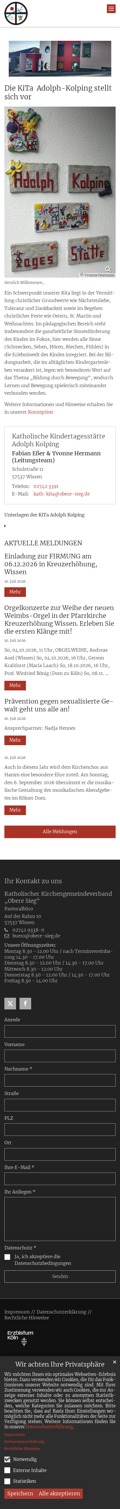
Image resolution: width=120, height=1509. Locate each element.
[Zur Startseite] (16, 13)
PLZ (8, 1118)
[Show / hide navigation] (111, 8)
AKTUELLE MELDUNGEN (43, 543)
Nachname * (18, 1069)
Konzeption (40, 412)
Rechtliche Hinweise (22, 1448)
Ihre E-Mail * (19, 1167)
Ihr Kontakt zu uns (33, 881)
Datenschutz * (20, 1248)
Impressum (14, 1434)
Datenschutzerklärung (49, 1426)
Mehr (15, 592)
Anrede (12, 1020)
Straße (11, 1093)
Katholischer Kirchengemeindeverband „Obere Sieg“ (58, 897)
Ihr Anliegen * (20, 1192)
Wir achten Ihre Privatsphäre (60, 1364)
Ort (7, 1142)
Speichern (20, 1493)
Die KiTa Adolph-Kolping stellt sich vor (58, 92)
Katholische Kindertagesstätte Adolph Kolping (58, 440)
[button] (10, 1003)
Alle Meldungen (60, 831)
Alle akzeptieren (59, 1493)
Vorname (14, 1044)
